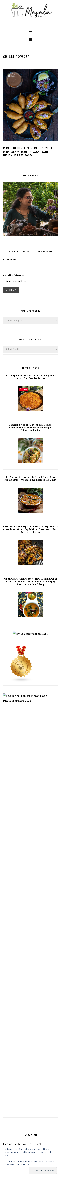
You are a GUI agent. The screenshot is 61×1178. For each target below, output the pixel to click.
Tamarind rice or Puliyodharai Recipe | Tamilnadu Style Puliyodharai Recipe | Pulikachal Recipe (30, 427)
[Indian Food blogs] (21, 681)
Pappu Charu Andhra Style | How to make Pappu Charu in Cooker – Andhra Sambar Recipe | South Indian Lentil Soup (31, 581)
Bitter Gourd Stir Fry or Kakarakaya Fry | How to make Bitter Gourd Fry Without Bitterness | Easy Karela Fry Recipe (30, 529)
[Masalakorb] (30, 21)
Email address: (13, 275)
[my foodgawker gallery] (30, 633)
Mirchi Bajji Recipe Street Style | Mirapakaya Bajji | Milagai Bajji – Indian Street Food (27, 151)
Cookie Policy (22, 1164)
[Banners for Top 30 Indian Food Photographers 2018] (30, 700)
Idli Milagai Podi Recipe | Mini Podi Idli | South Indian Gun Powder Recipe (30, 377)
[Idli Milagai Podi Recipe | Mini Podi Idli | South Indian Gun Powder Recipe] (30, 410)
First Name (10, 259)
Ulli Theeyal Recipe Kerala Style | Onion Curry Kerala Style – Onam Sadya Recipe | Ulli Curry (31, 478)
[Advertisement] (30, 743)
